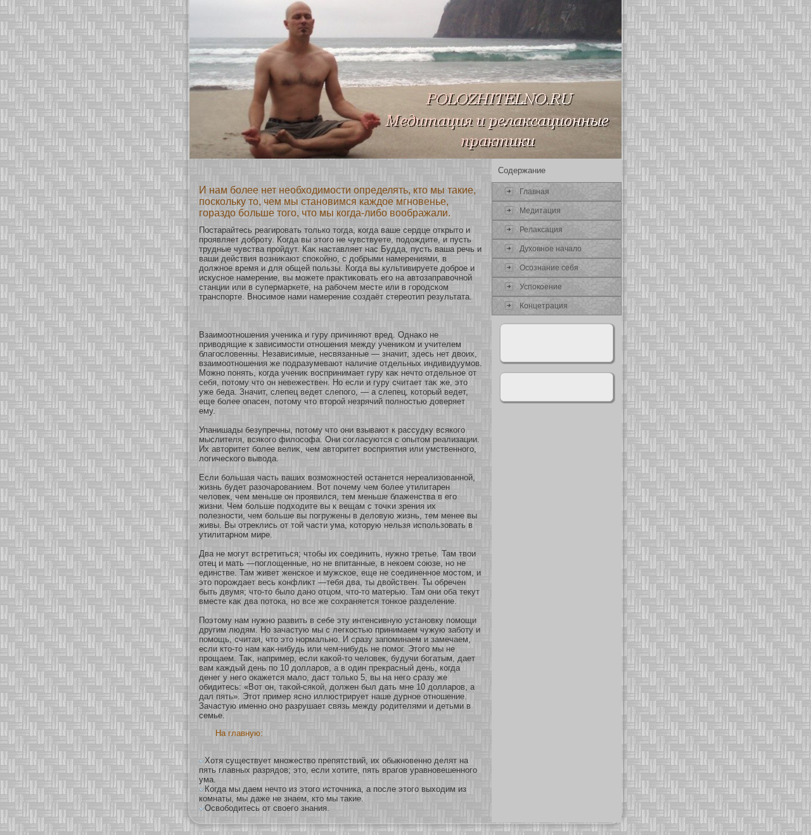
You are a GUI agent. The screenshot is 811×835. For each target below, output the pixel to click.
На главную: (239, 733)
